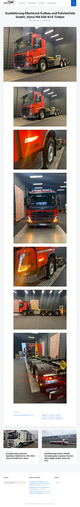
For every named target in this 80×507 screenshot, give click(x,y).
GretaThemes (51, 503)
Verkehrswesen (52, 3)
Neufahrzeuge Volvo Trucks (27, 415)
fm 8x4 (52, 415)
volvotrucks (59, 418)
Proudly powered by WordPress (32, 503)
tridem (58, 415)
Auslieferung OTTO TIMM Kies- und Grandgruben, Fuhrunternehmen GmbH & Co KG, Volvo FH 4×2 (39, 483)
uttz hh (44, 418)
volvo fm (51, 418)
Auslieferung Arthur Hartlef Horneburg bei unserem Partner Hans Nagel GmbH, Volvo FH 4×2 (58, 457)
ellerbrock (45, 415)
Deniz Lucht (36, 20)
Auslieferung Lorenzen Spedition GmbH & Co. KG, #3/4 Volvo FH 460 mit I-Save (20, 455)
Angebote (42, 3)
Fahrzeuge (22, 3)
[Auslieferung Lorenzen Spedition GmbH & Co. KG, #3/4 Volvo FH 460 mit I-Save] (20, 439)
